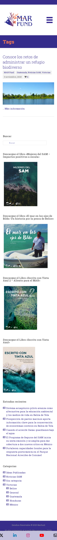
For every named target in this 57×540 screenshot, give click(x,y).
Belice (13, 488)
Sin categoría (14, 480)
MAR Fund (9, 72)
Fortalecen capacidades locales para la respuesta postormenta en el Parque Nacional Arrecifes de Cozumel (28, 452)
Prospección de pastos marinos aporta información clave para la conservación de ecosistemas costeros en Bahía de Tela (29, 422)
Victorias (46, 72)
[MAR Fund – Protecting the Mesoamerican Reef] (18, 19)
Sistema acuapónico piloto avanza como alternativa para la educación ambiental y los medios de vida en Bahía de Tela (29, 411)
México (14, 504)
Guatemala (22, 72)
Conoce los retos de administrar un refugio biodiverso (24, 62)
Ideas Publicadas (16, 472)
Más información (15, 108)
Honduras (15, 500)
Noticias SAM (34, 72)
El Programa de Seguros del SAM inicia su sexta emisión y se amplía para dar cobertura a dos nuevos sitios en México (29, 441)
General (14, 492)
